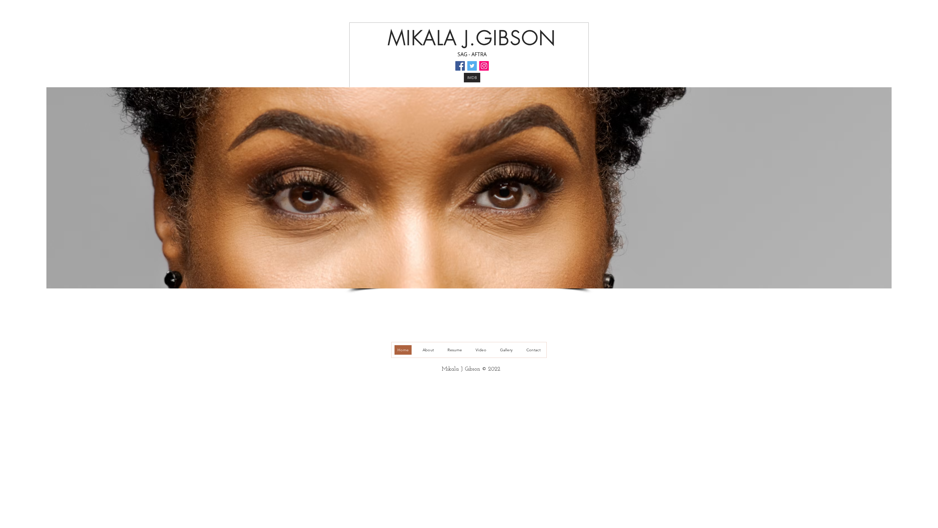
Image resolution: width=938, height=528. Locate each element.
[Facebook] (460, 66)
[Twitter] (472, 66)
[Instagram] (484, 66)
